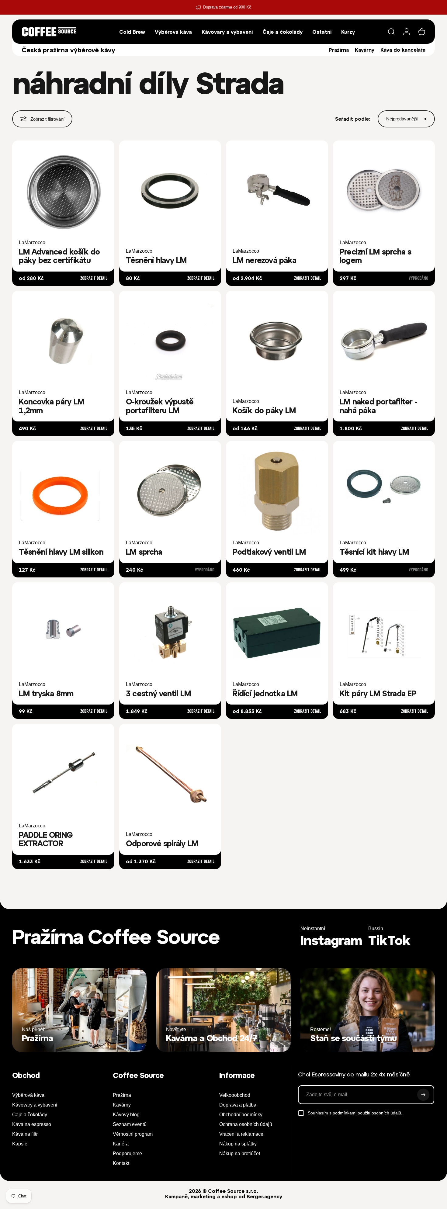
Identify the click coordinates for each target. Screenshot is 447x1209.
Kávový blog (126, 1114)
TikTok (389, 940)
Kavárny (364, 50)
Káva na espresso (31, 1124)
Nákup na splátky (238, 1143)
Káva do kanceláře (402, 50)
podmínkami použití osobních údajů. (367, 1112)
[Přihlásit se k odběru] (423, 1095)
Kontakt (121, 1163)
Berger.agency (264, 1196)
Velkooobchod (234, 1095)
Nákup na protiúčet (239, 1153)
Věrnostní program (133, 1134)
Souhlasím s (355, 1112)
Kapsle (19, 1143)
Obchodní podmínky (240, 1114)
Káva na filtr (25, 1134)
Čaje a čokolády (29, 1114)
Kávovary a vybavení (34, 1104)
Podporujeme (127, 1153)
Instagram (331, 940)
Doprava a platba (237, 1104)
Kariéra (121, 1143)
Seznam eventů (130, 1124)
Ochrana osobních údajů (245, 1124)
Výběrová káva (28, 1095)
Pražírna (339, 50)
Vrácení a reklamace (241, 1134)
